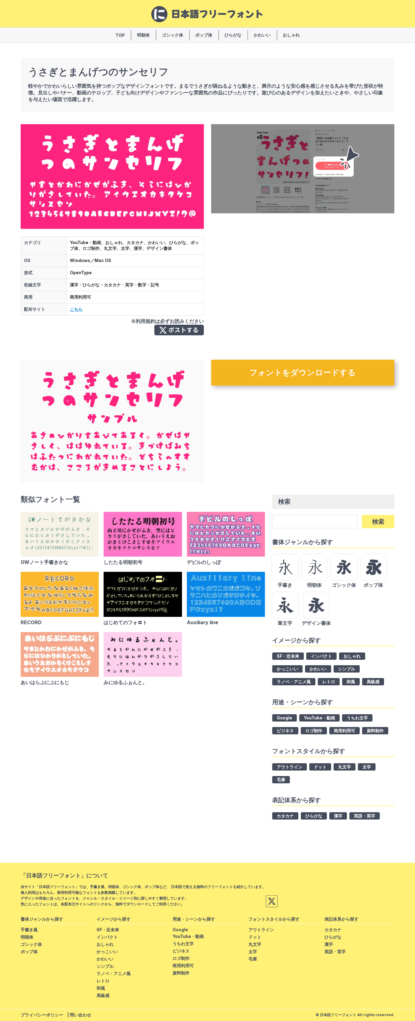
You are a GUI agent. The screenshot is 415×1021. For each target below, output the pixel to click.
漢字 (338, 815)
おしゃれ (291, 34)
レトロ (328, 681)
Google (284, 717)
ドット (320, 766)
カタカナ (285, 815)
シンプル (346, 668)
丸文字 (344, 766)
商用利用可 (344, 730)
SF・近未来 (288, 656)
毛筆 (281, 779)
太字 (366, 766)
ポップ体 (203, 34)
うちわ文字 (357, 717)
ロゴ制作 (313, 730)
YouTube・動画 (319, 717)
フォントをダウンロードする (302, 372)
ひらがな (233, 34)
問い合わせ (80, 1014)
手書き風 (29, 929)
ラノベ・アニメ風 (294, 681)
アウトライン (289, 766)
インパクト (321, 656)
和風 (351, 681)
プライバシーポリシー (42, 1014)
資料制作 (375, 730)
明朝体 (143, 34)
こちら (76, 309)
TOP (120, 35)
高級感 (373, 681)
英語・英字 (364, 815)
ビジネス (285, 730)
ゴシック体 (172, 34)
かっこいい (287, 668)
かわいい (262, 34)
